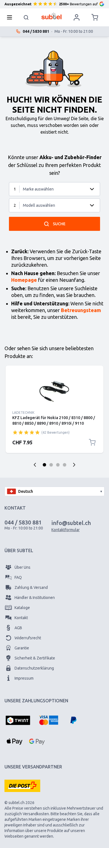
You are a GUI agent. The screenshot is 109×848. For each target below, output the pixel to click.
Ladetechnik (23, 412)
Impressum (24, 678)
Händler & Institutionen (35, 597)
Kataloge (22, 607)
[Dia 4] (64, 464)
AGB (18, 628)
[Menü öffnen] (11, 17)
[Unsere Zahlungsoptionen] (17, 721)
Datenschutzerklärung (34, 668)
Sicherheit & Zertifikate (35, 658)
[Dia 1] (44, 464)
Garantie (22, 648)
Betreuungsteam (81, 310)
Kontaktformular (65, 530)
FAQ (18, 577)
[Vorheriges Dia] (35, 465)
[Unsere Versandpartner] (22, 786)
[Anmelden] (76, 17)
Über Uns (22, 567)
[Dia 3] (57, 464)
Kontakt (21, 617)
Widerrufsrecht (28, 638)
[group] (26, 432)
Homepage (24, 280)
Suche (59, 224)
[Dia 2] (51, 464)
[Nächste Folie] (74, 465)
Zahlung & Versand (31, 587)
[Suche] (26, 17)
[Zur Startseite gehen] (51, 16)
